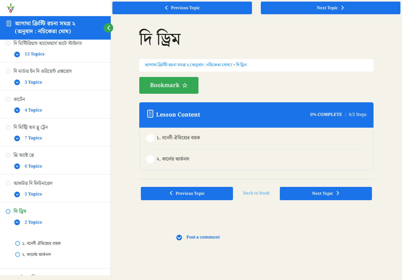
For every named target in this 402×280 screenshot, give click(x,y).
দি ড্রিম (241, 64)
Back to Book (256, 193)
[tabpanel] (256, 85)
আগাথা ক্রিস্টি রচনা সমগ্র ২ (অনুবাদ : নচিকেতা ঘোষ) (45, 27)
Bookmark (164, 85)
